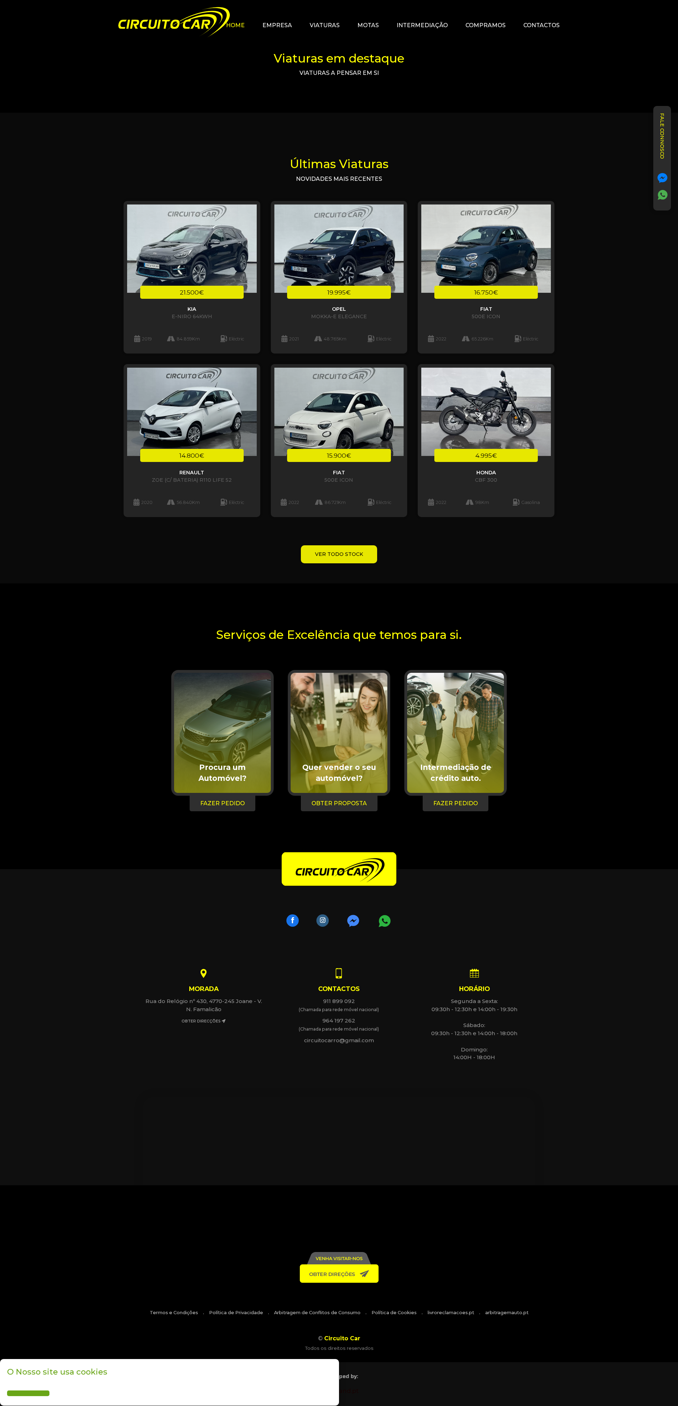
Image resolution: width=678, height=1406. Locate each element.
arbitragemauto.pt (507, 1312)
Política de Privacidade (236, 1312)
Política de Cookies (394, 1312)
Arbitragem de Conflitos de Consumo (317, 1312)
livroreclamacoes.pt (451, 1312)
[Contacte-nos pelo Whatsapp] (662, 194)
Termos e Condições (174, 1312)
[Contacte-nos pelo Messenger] (662, 178)
